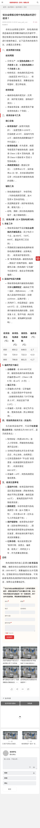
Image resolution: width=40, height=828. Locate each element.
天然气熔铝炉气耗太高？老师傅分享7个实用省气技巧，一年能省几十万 (11, 663)
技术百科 (11, 7)
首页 (4, 7)
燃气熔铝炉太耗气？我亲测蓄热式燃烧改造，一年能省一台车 (11, 682)
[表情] (30, 767)
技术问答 (19, 7)
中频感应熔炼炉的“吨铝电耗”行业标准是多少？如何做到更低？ (28, 663)
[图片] (34, 767)
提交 (9, 789)
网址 (5, 783)
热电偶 (30, 703)
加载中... (7, 722)
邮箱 (5, 778)
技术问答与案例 (10, 703)
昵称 (5, 773)
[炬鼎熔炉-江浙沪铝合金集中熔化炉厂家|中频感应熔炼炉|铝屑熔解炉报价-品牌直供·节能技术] (20, 2)
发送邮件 (9, 637)
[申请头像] (35, 752)
